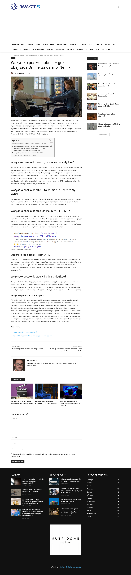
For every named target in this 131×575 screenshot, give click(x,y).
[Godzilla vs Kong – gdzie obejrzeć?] (92, 116)
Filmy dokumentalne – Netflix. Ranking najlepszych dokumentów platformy (70, 403)
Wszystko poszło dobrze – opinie (26, 155)
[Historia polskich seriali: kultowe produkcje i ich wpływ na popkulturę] (22, 391)
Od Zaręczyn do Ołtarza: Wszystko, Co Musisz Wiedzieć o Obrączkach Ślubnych (32, 501)
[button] (117, 6)
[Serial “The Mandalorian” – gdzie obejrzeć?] (92, 86)
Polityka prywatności (73, 567)
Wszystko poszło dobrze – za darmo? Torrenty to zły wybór (33, 146)
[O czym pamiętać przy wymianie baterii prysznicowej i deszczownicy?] (16, 481)
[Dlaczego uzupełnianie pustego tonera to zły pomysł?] (54, 501)
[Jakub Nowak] (12, 73)
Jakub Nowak (20, 73)
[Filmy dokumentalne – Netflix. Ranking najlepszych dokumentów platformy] (71, 391)
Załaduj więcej (103, 134)
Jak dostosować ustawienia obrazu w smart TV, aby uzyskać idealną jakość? (71, 491)
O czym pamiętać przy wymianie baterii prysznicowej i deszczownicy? (32, 481)
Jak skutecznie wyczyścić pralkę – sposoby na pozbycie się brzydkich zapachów (70, 511)
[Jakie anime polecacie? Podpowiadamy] (92, 96)
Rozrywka (62, 398)
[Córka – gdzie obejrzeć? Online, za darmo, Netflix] (92, 106)
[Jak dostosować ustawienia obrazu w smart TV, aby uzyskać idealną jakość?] (54, 491)
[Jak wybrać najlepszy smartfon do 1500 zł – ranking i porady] (54, 481)
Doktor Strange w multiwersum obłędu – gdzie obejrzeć (33, 336)
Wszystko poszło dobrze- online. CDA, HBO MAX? (30, 148)
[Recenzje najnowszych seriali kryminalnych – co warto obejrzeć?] (46, 391)
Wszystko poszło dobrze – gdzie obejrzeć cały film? (30, 144)
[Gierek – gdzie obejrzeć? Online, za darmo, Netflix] (92, 126)
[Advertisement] (65, 26)
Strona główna (15, 55)
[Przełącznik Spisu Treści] (50, 141)
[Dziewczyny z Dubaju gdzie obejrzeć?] (92, 76)
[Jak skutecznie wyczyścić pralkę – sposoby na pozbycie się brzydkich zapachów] (54, 511)
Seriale (22, 55)
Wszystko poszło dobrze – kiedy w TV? (28, 150)
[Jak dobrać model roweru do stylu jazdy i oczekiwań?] (16, 492)
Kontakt (62, 567)
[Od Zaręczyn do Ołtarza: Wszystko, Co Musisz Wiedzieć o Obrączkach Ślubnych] (16, 501)
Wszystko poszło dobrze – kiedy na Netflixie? (28, 153)
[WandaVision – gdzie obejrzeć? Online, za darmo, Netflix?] (92, 66)
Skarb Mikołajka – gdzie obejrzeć (25, 332)
